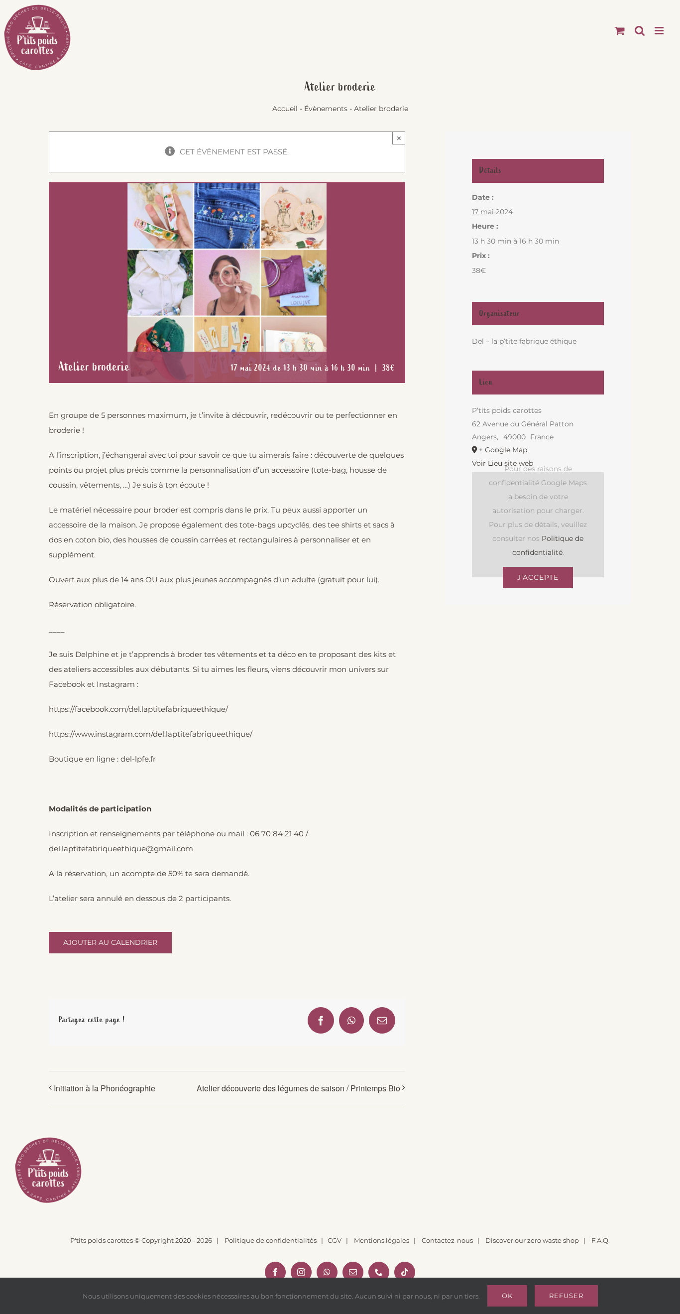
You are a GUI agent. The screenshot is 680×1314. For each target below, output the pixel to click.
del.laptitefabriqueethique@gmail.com (121, 848)
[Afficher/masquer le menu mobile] (660, 30)
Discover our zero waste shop (532, 1240)
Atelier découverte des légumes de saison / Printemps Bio (298, 1088)
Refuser (566, 1296)
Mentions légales (381, 1240)
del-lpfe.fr (138, 759)
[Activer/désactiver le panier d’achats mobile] (620, 30)
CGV (334, 1240)
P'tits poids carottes (101, 1240)
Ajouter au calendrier (110, 942)
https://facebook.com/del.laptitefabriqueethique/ (138, 709)
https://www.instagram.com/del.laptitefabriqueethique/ (150, 734)
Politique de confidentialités (271, 1240)
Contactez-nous (447, 1240)
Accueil (285, 108)
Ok (507, 1296)
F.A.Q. (600, 1240)
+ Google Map (503, 449)
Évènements (325, 108)
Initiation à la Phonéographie (104, 1088)
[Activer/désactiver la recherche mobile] (640, 30)
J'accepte (538, 577)
